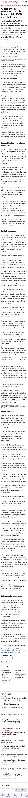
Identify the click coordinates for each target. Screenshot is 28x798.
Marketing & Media (18, 5)
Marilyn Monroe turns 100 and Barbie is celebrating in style (12, 721)
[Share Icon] (25, 225)
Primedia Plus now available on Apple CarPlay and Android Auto (13, 775)
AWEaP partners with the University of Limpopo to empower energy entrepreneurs (7, 676)
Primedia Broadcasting (6, 778)
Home (2, 5)
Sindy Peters (11, 590)
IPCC (17, 649)
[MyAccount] (26, 2)
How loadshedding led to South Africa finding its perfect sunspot (20, 676)
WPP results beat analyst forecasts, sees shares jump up (14, 733)
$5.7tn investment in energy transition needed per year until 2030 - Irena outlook (17, 221)
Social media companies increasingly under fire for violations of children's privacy (12, 706)
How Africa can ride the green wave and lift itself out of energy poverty (16, 586)
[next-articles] (26, 672)
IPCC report (19, 650)
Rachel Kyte (11, 649)
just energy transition (14, 652)
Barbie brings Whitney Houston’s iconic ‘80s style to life (13, 761)
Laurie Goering (5, 39)
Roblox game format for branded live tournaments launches (13, 747)
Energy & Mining (9, 5)
